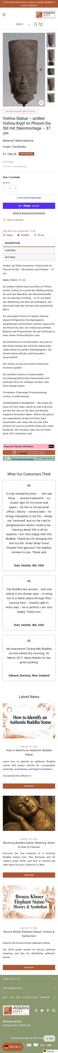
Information (12, 988)
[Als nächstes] (41, 69)
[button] (13, 220)
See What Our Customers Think (19, 231)
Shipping (10, 250)
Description (12, 243)
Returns (10, 257)
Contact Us (12, 979)
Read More (29, 786)
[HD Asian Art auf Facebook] (36, 1010)
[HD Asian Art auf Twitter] (42, 1010)
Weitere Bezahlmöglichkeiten (29, 213)
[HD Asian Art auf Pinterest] (47, 1010)
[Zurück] (7, 69)
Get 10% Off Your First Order (26, 997)
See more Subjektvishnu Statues (20, 111)
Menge (6, 183)
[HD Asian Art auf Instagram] (53, 1010)
